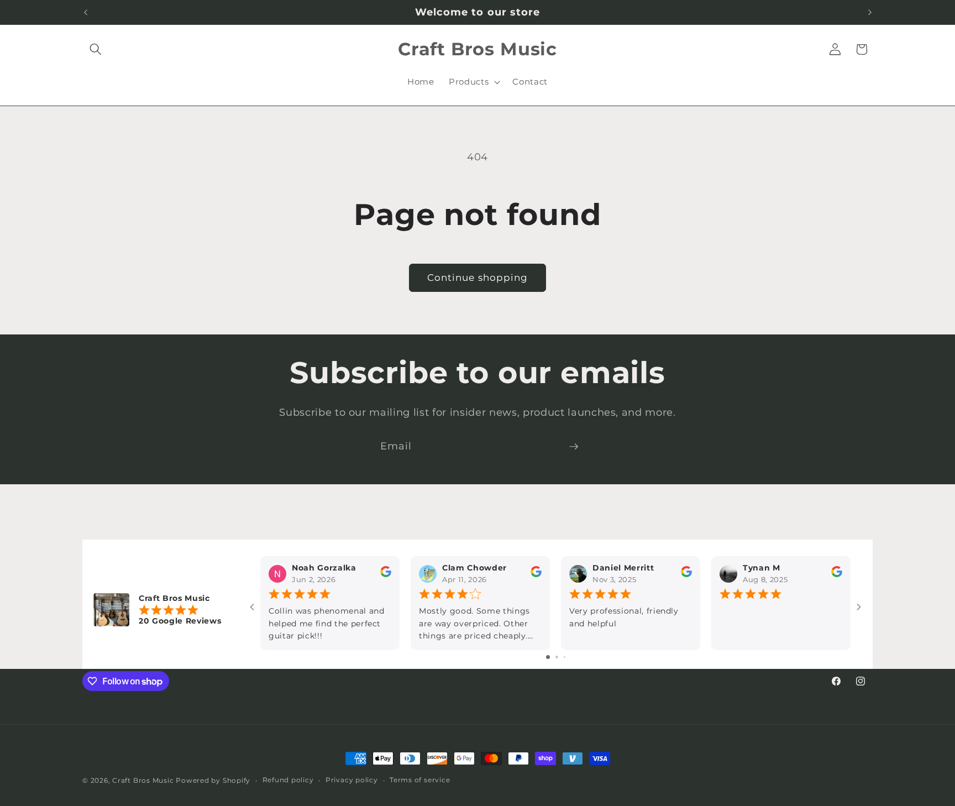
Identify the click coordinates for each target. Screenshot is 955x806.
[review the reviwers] (385, 575)
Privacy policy (352, 780)
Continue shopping (477, 277)
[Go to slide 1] (548, 657)
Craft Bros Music (143, 780)
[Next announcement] (870, 12)
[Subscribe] (573, 446)
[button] (95, 49)
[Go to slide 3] (564, 657)
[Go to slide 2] (556, 657)
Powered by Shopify (213, 780)
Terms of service (420, 780)
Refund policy (288, 780)
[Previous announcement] (86, 12)
